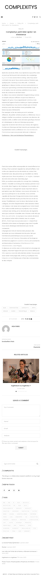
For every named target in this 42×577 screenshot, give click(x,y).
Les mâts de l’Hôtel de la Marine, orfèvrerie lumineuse (19, 551)
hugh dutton (34, 517)
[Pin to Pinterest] (29, 319)
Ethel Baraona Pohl (27, 243)
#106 (9, 502)
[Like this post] (23, 319)
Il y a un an (5, 78)
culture (34, 511)
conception (6, 511)
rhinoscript (15, 528)
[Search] (40, 17)
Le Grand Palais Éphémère (10, 543)
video (19, 531)
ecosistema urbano (22, 514)
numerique (19, 522)
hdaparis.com (6, 258)
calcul (25, 505)
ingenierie (5, 519)
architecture (7, 505)
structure (6, 531)
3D (13, 502)
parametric (28, 522)
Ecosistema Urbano (22, 241)
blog (4, 307)
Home (4, 23)
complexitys (25, 307)
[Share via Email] (31, 319)
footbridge (33, 514)
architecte (26, 502)
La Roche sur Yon (33, 519)
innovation (23, 519)
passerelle (22, 525)
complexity (19, 508)
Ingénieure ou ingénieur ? (21, 386)
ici (27, 221)
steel (34, 528)
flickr (3, 216)
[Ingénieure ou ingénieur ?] (21, 371)
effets (34, 307)
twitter (13, 216)
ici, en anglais (28, 176)
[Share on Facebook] (25, 319)
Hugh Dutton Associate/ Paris (31, 574)
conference (15, 511)
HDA (3, 253)
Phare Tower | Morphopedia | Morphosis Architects (18, 562)
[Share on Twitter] (27, 319)
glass (11, 517)
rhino (29, 525)
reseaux (32, 311)
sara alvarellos (26, 528)
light (4, 522)
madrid (13, 311)
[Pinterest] (19, 490)
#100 (4, 502)
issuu (7, 216)
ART (14, 505)
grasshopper (18, 517)
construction (25, 511)
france (5, 517)
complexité (28, 508)
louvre (11, 522)
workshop (27, 531)
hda (26, 517)
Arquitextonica (6, 238)
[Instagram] (37, 17)
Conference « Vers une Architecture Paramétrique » (18, 135)
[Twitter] (34, 17)
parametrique (23, 311)
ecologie (11, 514)
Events (12, 23)
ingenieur (14, 519)
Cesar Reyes (17, 246)
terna (13, 531)
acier (18, 502)
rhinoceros (6, 528)
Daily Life (20, 23)
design (4, 514)
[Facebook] (32, 17)
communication (13, 307)
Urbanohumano (7, 246)
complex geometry (8, 508)
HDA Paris (19, 37)
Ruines (4, 547)
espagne (5, 311)
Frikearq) (16, 238)
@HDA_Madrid (7, 221)
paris (15, 525)
